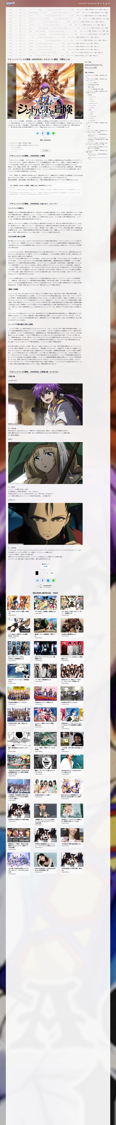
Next (52, 573)
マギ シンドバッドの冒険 (91, 67)
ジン (89, 128)
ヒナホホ (92, 107)
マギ (102, 64)
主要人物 (90, 94)
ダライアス (92, 120)
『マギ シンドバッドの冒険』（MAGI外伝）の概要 (20, 143)
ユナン (91, 99)
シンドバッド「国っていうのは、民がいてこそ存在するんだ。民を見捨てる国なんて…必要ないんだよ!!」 (98, 139)
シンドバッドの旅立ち (16, 147)
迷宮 (89, 126)
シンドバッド (93, 97)
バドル (91, 112)
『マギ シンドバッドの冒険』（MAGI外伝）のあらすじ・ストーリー (24, 145)
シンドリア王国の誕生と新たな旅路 (95, 89)
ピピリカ (92, 118)
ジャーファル (93, 105)
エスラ (91, 114)
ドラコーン (92, 101)
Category (81, 3)
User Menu (91, 3)
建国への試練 (14, 151)
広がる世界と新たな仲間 (16, 149)
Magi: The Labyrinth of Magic (92, 64)
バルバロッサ (93, 116)
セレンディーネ (93, 103)
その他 (89, 110)
